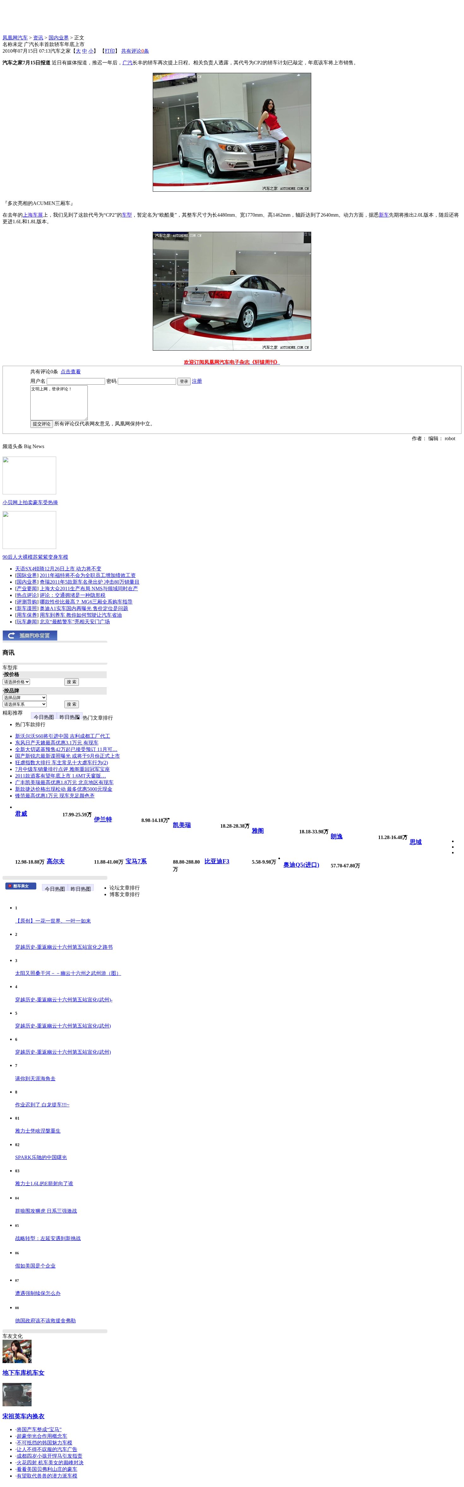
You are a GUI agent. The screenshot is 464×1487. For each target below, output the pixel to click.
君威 (21, 813)
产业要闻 (27, 588)
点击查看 (71, 371)
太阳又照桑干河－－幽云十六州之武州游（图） (68, 973)
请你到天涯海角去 (35, 1078)
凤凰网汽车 (15, 37)
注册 (197, 381)
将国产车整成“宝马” (39, 1429)
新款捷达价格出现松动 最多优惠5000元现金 (63, 789)
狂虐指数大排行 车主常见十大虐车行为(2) (61, 762)
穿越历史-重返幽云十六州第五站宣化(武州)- (63, 999)
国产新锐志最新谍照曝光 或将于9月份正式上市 (67, 756)
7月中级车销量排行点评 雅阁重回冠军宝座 (62, 769)
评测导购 (27, 601)
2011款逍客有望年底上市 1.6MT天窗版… (60, 775)
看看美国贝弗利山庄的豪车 (47, 1469)
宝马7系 (136, 861)
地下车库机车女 (24, 1372)
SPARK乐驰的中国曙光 (41, 1157)
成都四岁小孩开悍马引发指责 (49, 1456)
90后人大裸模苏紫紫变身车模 (35, 557)
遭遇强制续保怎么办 (38, 1293)
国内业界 (59, 37)
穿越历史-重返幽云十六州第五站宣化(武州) (63, 1026)
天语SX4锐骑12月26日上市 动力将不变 (58, 568)
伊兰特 (103, 819)
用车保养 (27, 615)
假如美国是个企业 (35, 1265)
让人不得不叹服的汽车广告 (47, 1449)
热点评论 (27, 595)
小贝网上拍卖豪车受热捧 (30, 502)
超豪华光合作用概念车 (42, 1436)
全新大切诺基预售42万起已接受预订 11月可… (66, 749)
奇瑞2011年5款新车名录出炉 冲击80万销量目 (90, 582)
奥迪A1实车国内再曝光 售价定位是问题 (84, 608)
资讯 (38, 37)
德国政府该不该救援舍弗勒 (45, 1320)
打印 (110, 51)
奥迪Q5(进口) (301, 864)
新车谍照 (27, 608)
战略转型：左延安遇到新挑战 (48, 1238)
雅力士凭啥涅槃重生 (38, 1131)
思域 (416, 842)
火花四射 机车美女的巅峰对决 (50, 1462)
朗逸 (337, 836)
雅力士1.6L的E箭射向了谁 (44, 1183)
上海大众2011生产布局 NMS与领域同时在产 (89, 588)
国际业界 (27, 575)
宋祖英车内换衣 (24, 1416)
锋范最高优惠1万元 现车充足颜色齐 (55, 795)
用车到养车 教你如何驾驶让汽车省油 (81, 615)
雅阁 (258, 830)
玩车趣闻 (27, 621)
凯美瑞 (182, 825)
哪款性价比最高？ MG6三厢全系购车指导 (86, 601)
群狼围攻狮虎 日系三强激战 (46, 1211)
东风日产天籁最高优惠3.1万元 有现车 (56, 742)
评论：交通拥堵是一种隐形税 (72, 595)
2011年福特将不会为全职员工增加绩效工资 (88, 575)
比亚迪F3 (217, 861)
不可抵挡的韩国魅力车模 (44, 1442)
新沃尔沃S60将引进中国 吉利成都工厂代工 (62, 736)
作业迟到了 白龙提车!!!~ (42, 1104)
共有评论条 (135, 51)
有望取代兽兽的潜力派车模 (47, 1475)
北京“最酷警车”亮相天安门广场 (75, 621)
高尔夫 (56, 861)
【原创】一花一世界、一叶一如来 (53, 921)
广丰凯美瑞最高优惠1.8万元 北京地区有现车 (64, 782)
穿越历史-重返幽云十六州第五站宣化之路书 (64, 947)
